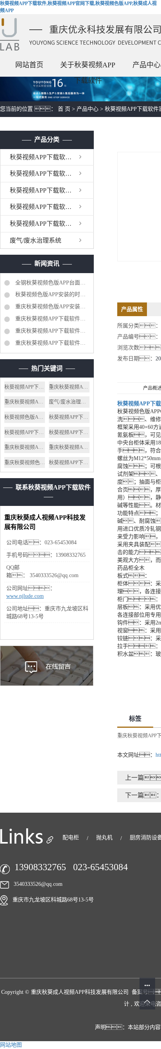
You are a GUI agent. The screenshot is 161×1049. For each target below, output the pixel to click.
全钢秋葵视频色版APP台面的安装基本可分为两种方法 (51, 283)
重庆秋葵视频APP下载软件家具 (69, 387)
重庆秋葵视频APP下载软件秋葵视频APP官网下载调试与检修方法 (51, 319)
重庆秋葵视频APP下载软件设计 (24, 402)
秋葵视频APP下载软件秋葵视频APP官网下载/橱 (52, 173)
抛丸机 (105, 837)
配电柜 (71, 837)
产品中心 (87, 109)
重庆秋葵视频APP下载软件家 (24, 447)
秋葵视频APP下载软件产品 (69, 462)
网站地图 (11, 1045)
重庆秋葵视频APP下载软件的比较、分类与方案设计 (51, 331)
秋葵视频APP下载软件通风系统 (52, 190)
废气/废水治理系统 (35, 240)
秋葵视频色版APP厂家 (24, 417)
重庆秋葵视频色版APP (24, 462)
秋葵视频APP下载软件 (24, 432)
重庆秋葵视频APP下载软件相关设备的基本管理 (51, 343)
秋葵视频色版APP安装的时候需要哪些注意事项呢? (51, 294)
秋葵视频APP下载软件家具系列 (52, 157)
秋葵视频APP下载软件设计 (24, 387)
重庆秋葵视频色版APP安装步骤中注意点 (51, 306)
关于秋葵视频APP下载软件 (87, 67)
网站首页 (29, 65)
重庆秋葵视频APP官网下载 (69, 447)
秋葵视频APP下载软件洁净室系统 (52, 223)
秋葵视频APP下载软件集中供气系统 (52, 206)
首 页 (64, 109)
